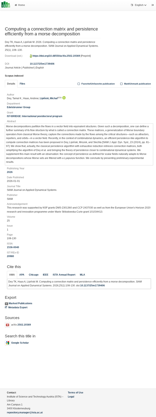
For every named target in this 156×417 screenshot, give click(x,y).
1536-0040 (13, 247)
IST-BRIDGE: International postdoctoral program (34, 116)
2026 (10, 172)
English (139, 5)
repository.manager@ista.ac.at (25, 412)
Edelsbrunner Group (18, 107)
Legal (71, 396)
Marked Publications (20, 303)
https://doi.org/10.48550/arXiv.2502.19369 (56, 55)
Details (11, 83)
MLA (82, 274)
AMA (12, 274)
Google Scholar (20, 342)
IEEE (45, 274)
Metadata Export (17, 307)
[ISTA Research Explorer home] (6, 5)
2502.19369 (24, 324)
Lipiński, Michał (51, 98)
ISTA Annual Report (64, 274)
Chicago (33, 274)
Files (22, 83)
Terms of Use (75, 392)
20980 (10, 256)
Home (21, 5)
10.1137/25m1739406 (42, 63)
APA (21, 274)
